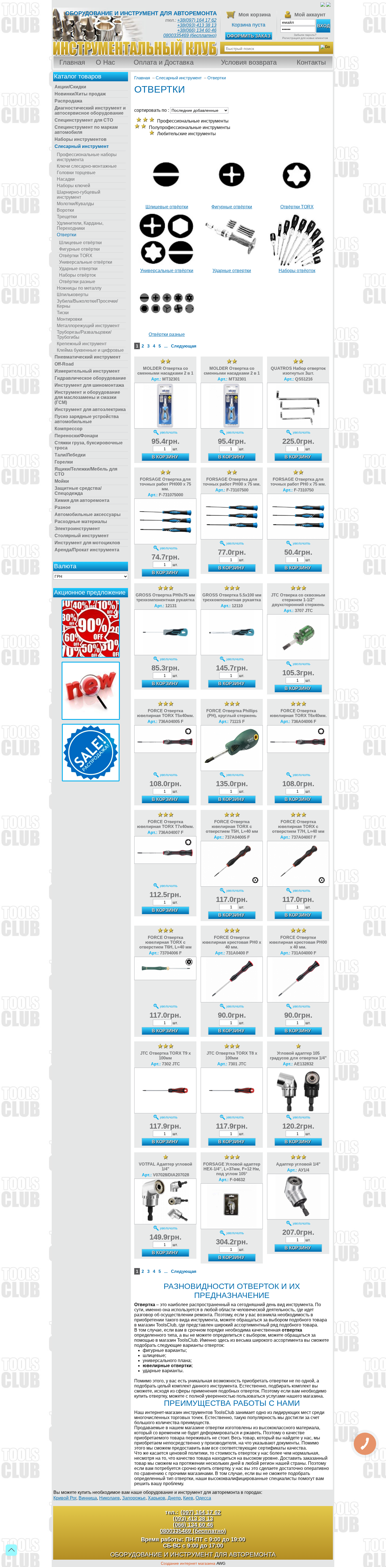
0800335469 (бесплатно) (189, 35)
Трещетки (67, 216)
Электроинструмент (77, 528)
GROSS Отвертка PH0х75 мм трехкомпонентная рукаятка (165, 597)
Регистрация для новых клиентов (305, 38)
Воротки (65, 210)
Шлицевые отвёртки (80, 242)
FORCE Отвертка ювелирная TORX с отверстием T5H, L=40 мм (232, 826)
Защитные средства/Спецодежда (78, 491)
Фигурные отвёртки (79, 249)
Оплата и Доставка (164, 62)
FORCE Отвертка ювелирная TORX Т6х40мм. (298, 713)
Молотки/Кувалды (75, 203)
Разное (63, 507)
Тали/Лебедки (70, 455)
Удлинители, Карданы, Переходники (80, 226)
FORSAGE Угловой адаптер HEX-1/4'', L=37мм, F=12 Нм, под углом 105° (231, 1169)
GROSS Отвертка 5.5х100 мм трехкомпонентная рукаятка (231, 597)
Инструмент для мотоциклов (87, 542)
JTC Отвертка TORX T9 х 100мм (165, 1055)
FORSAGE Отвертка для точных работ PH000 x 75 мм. (165, 484)
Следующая (183, 346)
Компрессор (69, 428)
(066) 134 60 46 (193, 1525)
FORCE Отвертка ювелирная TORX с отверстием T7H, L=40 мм (298, 826)
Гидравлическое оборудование (90, 378)
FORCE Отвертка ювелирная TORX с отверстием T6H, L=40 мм (165, 942)
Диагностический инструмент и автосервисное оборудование (90, 110)
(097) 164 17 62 (201, 1512)
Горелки (64, 462)
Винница (88, 1498)
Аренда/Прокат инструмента (87, 549)
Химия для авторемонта (82, 500)
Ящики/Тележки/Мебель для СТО (86, 472)
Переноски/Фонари (76, 435)
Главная (72, 62)
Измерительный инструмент (87, 371)
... (166, 346)
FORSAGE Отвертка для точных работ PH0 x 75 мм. (298, 481)
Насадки (66, 179)
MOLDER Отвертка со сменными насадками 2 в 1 (165, 370)
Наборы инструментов (81, 139)
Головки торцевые (76, 172)
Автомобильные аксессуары (88, 514)
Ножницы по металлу (79, 288)
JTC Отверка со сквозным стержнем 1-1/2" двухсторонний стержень (298, 600)
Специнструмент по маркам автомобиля (86, 130)
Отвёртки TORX (75, 255)
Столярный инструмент (82, 535)
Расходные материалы (81, 521)
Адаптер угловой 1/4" (298, 1164)
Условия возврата (249, 62)
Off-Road (64, 364)
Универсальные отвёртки (85, 262)
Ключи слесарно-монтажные (87, 166)
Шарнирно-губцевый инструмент (78, 195)
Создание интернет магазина (188, 1563)
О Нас (105, 62)
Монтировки (69, 319)
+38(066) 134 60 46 (196, 30)
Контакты (311, 62)
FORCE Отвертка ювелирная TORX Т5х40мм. (165, 713)
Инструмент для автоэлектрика (90, 409)
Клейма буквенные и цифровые (90, 350)
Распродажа (68, 101)
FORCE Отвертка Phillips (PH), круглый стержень (231, 713)
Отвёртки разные (77, 281)
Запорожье (134, 1498)
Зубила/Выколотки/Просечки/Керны (87, 304)
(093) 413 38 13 (193, 1518)
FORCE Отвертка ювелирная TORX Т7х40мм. (165, 824)
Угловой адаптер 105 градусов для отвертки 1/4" (298, 1055)
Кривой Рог (64, 1498)
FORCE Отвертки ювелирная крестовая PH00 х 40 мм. (298, 942)
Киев (188, 1498)
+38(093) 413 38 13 (196, 25)
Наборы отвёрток (77, 275)
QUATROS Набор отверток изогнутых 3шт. (298, 370)
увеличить (168, 432)
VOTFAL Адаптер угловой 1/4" (165, 1166)
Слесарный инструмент (82, 146)
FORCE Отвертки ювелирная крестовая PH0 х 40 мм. (231, 942)
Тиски (63, 312)
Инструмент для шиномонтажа (89, 385)
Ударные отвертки (78, 268)
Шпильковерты (72, 294)
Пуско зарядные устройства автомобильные (87, 419)
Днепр (174, 1498)
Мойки (62, 481)
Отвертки (66, 234)
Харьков (156, 1498)
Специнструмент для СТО (84, 120)
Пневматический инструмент (88, 357)
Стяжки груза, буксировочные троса (89, 445)
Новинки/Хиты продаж (80, 93)
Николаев (109, 1498)
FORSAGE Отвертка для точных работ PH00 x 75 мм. (232, 481)
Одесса (203, 1498)
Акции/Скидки (70, 86)
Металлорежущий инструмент (88, 325)
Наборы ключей (73, 185)
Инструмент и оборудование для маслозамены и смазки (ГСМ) (87, 397)
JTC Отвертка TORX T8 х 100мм (232, 1055)
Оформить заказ (248, 36)
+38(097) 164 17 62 (196, 20)
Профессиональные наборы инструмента (87, 157)
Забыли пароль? (305, 34)
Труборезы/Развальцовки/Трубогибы (84, 335)
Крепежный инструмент (82, 343)
